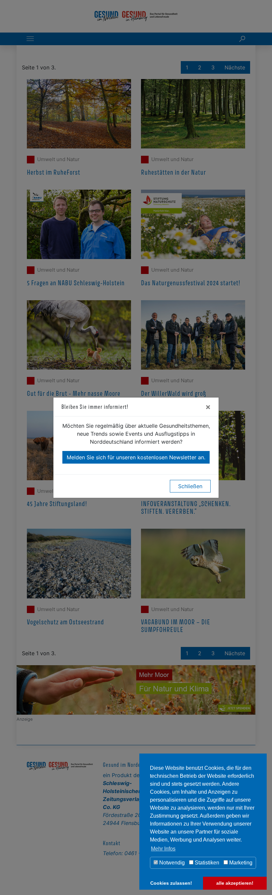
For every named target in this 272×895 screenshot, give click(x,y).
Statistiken (206, 862)
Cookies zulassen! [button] (171, 883)
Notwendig (171, 862)
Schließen (190, 486)
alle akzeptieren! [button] (234, 883)
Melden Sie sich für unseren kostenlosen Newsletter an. (136, 457)
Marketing (240, 862)
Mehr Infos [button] (163, 848)
